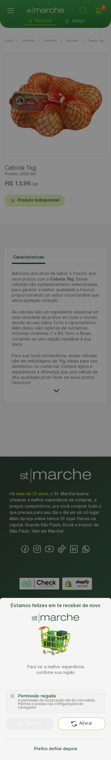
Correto (34, 724)
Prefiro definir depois (55, 749)
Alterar (85, 724)
